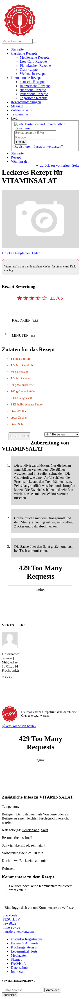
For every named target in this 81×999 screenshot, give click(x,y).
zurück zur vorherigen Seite (59, 165)
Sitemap (16, 959)
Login (15, 118)
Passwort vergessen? (48, 146)
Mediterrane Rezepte (34, 57)
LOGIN (20, 142)
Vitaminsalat (19, 161)
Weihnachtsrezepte (33, 74)
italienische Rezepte (34, 94)
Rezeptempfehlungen (26, 102)
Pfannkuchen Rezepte (35, 65)
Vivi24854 (7, 658)
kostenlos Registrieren (26, 939)
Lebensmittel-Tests (24, 951)
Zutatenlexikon (21, 110)
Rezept (16, 157)
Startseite (17, 49)
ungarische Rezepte (33, 98)
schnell (27, 838)
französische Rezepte (35, 86)
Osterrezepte (29, 69)
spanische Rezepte (33, 90)
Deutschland (30, 830)
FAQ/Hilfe (18, 963)
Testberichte (19, 114)
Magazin (17, 106)
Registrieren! (23, 146)
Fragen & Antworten (25, 943)
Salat (44, 830)
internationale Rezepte (26, 78)
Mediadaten (19, 955)
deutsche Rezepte (32, 82)
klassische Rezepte (24, 53)
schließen (10, 995)
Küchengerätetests (24, 947)
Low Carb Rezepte (33, 61)
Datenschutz (19, 967)
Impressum (18, 972)
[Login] (35, 42)
